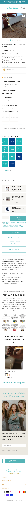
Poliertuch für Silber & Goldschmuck (16, 188)
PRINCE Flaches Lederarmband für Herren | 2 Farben (18, 196)
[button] (3, 362)
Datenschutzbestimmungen (8, 450)
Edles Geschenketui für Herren (18, 209)
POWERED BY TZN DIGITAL (14, 502)
